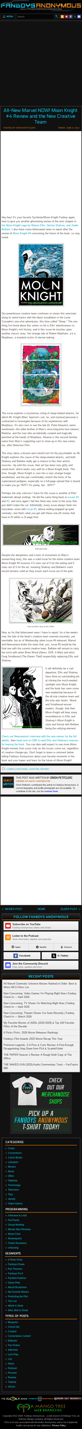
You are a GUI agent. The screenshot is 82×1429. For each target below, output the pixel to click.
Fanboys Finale (16, 1264)
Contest (12, 1331)
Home (41, 909)
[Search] (56, 16)
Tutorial (12, 1382)
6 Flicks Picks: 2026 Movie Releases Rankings (31, 1032)
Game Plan (14, 1282)
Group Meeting (16, 1224)
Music (11, 1171)
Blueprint (13, 1322)
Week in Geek (15, 1305)
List (10, 1359)
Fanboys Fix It (15, 1273)
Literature (13, 1162)
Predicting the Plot (18, 1296)
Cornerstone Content (19, 1336)
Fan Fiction (14, 1345)
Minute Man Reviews (19, 1229)
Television (13, 1189)
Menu (10, 16)
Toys (10, 1194)
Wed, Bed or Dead (18, 1310)
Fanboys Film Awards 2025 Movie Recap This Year (33, 1038)
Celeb (11, 1148)
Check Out (13, 1326)
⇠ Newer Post (12, 909)
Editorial (12, 1340)
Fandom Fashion (17, 1278)
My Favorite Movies (18, 1291)
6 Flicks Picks (15, 1259)
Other (11, 1176)
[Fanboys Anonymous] (41, 6)
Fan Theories (15, 1269)
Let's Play (13, 1354)
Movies (12, 1166)
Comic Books (15, 1157)
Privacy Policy (58, 1425)
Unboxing (13, 1247)
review (44, 769)
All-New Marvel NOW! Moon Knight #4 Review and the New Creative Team (40, 116)
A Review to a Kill (17, 1215)
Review (12, 1377)
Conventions (15, 1153)
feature (34, 769)
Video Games (15, 1203)
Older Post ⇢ (70, 909)
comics (11, 769)
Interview (13, 1349)
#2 (8, 501)
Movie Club (14, 1234)
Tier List (12, 1301)
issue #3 (31, 509)
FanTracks (13, 1220)
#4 (22, 233)
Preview (12, 1372)
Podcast (12, 1368)
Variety (11, 1199)
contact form (51, 791)
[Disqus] (41, 852)
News (11, 1363)
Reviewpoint (14, 1238)
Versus (11, 1386)
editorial (22, 769)
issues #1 (73, 497)
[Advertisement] (41, 62)
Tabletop (12, 1180)
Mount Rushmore (17, 1287)
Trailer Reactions (17, 1243)
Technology (14, 1185)
